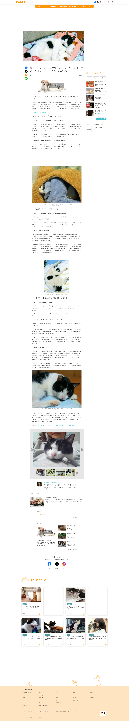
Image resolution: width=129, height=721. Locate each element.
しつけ (80, 6)
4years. (74, 692)
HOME (26, 29)
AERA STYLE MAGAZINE (43, 705)
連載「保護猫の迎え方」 (52, 497)
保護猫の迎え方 (63, 6)
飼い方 (75, 6)
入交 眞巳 (24, 635)
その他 (88, 6)
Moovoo (24, 700)
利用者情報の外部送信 (58, 711)
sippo (57, 692)
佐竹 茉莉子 (47, 635)
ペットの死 (38, 29)
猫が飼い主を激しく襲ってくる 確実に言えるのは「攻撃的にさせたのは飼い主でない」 (31, 638)
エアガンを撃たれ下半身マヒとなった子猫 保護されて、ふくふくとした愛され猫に (97, 638)
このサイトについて (26, 711)
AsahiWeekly (92, 697)
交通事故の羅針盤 (76, 700)
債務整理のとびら (59, 702)
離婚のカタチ (25, 705)
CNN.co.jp (41, 695)
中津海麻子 (69, 604)
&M (23, 695)
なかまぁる (58, 700)
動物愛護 (71, 6)
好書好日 (57, 697)
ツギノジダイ (75, 697)
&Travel (29, 695)
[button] (34, 473)
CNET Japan (41, 692)
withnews (24, 702)
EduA (24, 697)
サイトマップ (33, 711)
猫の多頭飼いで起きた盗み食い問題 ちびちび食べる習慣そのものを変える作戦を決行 (31, 607)
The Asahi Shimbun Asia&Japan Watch (97, 695)
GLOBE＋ (58, 695)
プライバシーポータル (72, 711)
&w (26, 695)
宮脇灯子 (24, 604)
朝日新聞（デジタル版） (27, 692)
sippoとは (39, 6)
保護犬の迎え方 (54, 6)
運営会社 (24, 713)
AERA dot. (41, 700)
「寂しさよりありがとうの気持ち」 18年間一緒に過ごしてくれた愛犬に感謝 (55, 425)
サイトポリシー (40, 711)
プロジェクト (46, 6)
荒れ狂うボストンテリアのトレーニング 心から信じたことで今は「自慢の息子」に (75, 607)
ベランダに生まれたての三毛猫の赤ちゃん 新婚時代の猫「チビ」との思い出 (75, 638)
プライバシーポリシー (48, 711)
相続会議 (74, 695)
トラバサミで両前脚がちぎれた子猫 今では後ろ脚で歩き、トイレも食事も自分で (53, 638)
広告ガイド (29, 713)
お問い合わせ (35, 713)
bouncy (40, 702)
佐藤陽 (68, 635)
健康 (84, 6)
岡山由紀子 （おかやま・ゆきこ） (52, 482)
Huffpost (41, 697)
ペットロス (39, 514)
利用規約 (65, 711)
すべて (89, 77)
